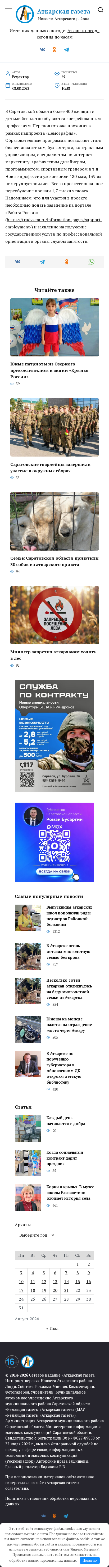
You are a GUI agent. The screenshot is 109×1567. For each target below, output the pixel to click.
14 (66, 1281)
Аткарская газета (63, 11)
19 (44, 1290)
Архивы (23, 1225)
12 (44, 1281)
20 (55, 1290)
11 (32, 1281)
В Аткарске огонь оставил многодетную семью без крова (68, 951)
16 (88, 1281)
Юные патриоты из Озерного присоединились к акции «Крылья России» (49, 370)
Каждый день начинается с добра (66, 1120)
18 (32, 1290)
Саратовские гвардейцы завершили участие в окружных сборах (50, 467)
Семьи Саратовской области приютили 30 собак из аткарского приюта (54, 561)
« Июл (52, 1328)
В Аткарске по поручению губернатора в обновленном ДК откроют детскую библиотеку (64, 1068)
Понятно (90, 1560)
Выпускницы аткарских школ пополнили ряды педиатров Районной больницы (69, 916)
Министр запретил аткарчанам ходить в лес (53, 655)
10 (21, 1281)
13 (55, 1281)
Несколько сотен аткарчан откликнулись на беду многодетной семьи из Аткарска (69, 989)
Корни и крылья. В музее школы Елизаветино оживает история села (70, 1193)
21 (66, 1290)
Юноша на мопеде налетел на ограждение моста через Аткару (69, 1024)
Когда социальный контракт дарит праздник (65, 1158)
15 (77, 1281)
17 (21, 1290)
